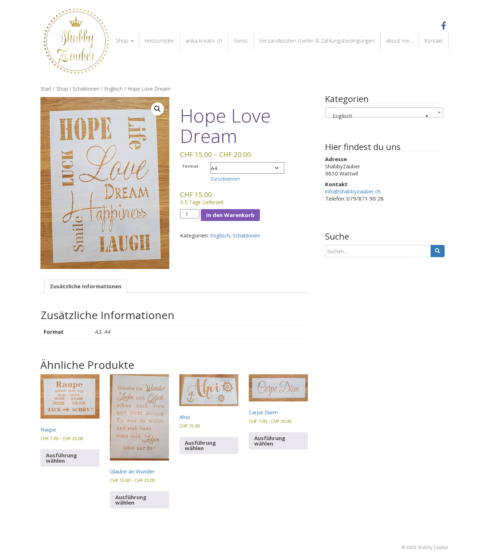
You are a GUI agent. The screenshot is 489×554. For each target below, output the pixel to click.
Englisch (113, 88)
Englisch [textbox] (378, 115)
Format (190, 166)
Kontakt (434, 40)
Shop (123, 40)
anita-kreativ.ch (203, 40)
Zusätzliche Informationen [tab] (85, 286)
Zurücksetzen (225, 179)
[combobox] (384, 112)
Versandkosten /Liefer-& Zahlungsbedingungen (317, 40)
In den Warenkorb (230, 214)
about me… (399, 40)
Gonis (240, 40)
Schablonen (86, 88)
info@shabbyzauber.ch (353, 191)
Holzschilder (159, 40)
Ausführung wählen (61, 458)
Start (46, 88)
